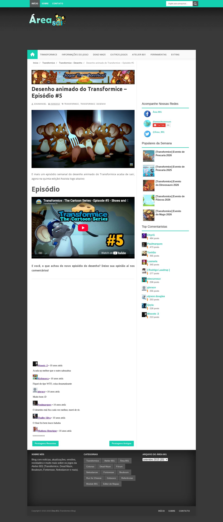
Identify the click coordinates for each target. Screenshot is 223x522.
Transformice (71, 104)
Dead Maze (105, 466)
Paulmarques (154, 244)
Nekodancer (92, 472)
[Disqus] (83, 319)
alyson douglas (156, 296)
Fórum (119, 466)
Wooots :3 (153, 313)
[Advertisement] (140, 28)
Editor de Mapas (111, 484)
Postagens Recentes (45, 443)
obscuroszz (154, 278)
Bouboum (124, 472)
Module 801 (92, 484)
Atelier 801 (109, 461)
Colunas (90, 466)
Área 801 (157, 112)
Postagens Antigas (121, 443)
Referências (127, 478)
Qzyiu (150, 305)
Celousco (111, 478)
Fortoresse (108, 472)
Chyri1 (151, 235)
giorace (151, 287)
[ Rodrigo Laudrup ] (158, 270)
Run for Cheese (93, 478)
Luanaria (152, 261)
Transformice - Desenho (93, 104)
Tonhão (151, 252)
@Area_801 (158, 132)
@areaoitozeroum (162, 121)
